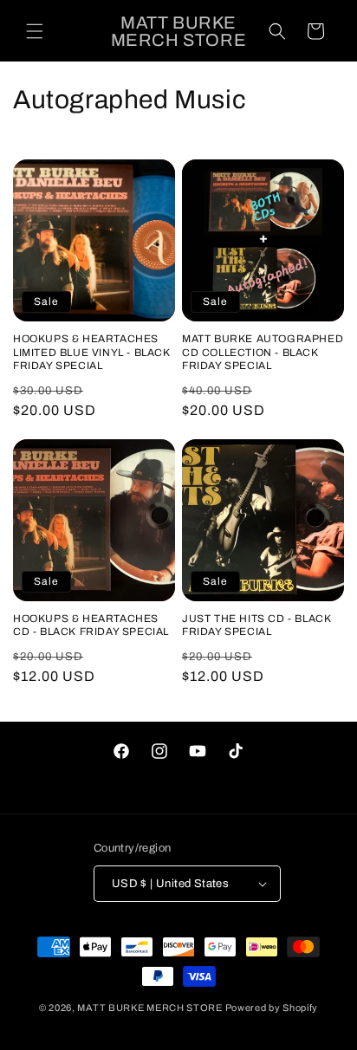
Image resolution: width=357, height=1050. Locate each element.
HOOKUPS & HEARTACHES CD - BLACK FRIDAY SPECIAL (91, 625)
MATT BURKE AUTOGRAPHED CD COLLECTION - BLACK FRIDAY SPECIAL (262, 352)
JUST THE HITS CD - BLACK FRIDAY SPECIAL (256, 625)
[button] (35, 31)
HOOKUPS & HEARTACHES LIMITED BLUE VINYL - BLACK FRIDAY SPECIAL (92, 352)
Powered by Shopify (272, 1007)
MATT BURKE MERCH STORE (149, 1007)
